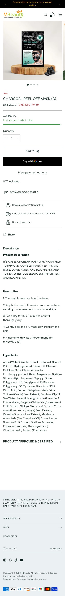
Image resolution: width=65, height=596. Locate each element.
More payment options (32, 172)
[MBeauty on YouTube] (22, 560)
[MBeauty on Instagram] (5, 560)
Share (11, 234)
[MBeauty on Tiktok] (16, 560)
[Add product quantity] (6, 138)
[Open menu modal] (60, 14)
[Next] (60, 4)
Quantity (8, 131)
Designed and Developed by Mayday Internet (25, 579)
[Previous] (5, 4)
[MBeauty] (13, 14)
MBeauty (25, 573)
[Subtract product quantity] (17, 138)
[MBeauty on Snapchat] (11, 560)
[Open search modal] (45, 14)
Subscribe (56, 548)
